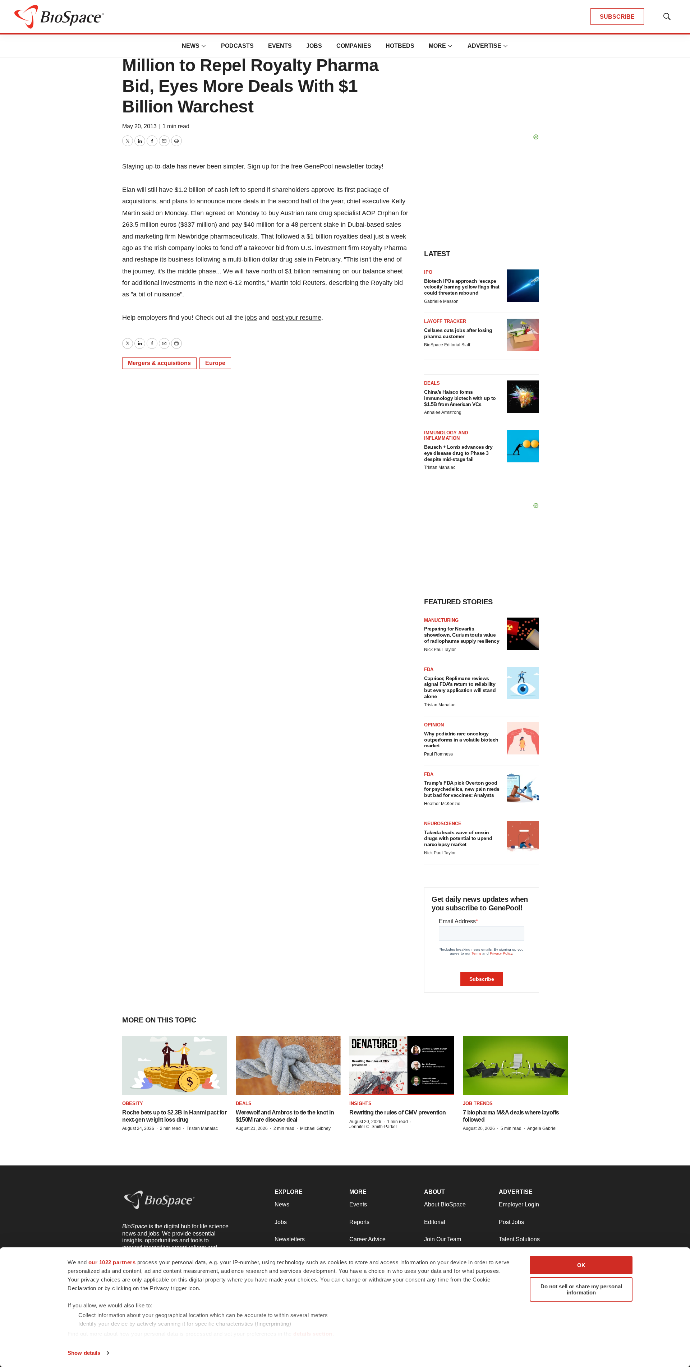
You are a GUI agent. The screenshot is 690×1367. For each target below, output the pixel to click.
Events (280, 46)
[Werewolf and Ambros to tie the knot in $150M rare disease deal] (288, 1065)
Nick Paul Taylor (440, 649)
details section (312, 1334)
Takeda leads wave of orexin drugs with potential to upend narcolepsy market (458, 839)
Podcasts (237, 46)
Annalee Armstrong (442, 412)
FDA (428, 669)
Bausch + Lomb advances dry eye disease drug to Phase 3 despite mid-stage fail (458, 453)
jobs (251, 317)
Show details (84, 1353)
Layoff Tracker (445, 321)
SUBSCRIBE (617, 17)
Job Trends (478, 1103)
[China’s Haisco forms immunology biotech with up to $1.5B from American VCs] (523, 396)
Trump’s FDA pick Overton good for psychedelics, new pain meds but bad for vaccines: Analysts (462, 789)
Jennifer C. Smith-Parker (373, 1126)
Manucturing (441, 620)
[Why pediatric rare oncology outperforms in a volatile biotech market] (523, 738)
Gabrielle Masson (441, 301)
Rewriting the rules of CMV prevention (397, 1112)
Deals (432, 383)
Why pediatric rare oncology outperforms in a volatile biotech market (461, 740)
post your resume (296, 317)
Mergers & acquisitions (159, 363)
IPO (428, 272)
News (190, 46)
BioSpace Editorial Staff (447, 344)
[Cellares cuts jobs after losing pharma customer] (523, 335)
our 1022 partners (112, 1262)
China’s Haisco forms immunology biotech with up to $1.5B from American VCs (460, 398)
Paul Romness (438, 754)
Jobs (314, 46)
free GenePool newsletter (327, 166)
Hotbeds (400, 46)
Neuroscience (442, 823)
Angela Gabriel (542, 1128)
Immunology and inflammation (446, 435)
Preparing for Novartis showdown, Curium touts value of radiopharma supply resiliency (461, 635)
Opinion (434, 725)
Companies (353, 46)
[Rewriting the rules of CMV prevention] (401, 1065)
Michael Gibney (315, 1128)
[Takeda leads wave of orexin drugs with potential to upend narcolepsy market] (523, 837)
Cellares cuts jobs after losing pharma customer (458, 333)
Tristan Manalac (439, 467)
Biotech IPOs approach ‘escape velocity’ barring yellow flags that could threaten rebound (462, 287)
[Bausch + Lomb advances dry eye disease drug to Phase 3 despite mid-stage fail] (523, 446)
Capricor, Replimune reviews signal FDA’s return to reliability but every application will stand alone (460, 687)
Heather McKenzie (442, 803)
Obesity (132, 1103)
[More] (204, 46)
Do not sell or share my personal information (581, 1289)
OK (581, 1265)
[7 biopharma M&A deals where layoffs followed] (515, 1065)
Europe (215, 363)
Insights (360, 1103)
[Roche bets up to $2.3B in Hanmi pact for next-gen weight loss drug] (174, 1065)
